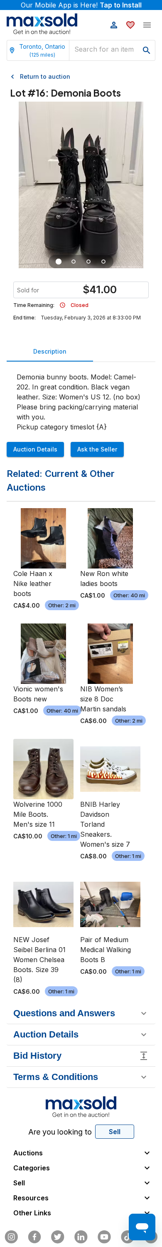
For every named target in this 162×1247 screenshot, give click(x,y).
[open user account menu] (114, 25)
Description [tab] (49, 351)
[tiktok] (127, 1237)
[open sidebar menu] (147, 25)
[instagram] (11, 1237)
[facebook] (34, 1237)
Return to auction (45, 76)
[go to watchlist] (130, 25)
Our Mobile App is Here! (81, 5)
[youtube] (104, 1237)
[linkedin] (81, 1237)
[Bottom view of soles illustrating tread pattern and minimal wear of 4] (88, 262)
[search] (146, 50)
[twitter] (58, 1237)
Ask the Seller (97, 449)
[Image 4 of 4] (103, 262)
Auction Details (35, 449)
